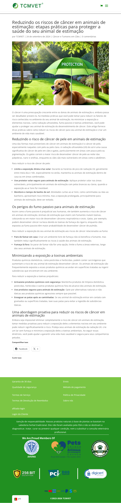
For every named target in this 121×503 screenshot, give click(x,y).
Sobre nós (68, 400)
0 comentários (89, 36)
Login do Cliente (20, 414)
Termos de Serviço (21, 395)
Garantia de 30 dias (21, 381)
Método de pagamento (74, 387)
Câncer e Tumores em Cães (66, 36)
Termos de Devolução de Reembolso (30, 400)
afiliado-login (18, 408)
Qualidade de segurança (24, 387)
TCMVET (20, 36)
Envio (65, 381)
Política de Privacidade (74, 395)
